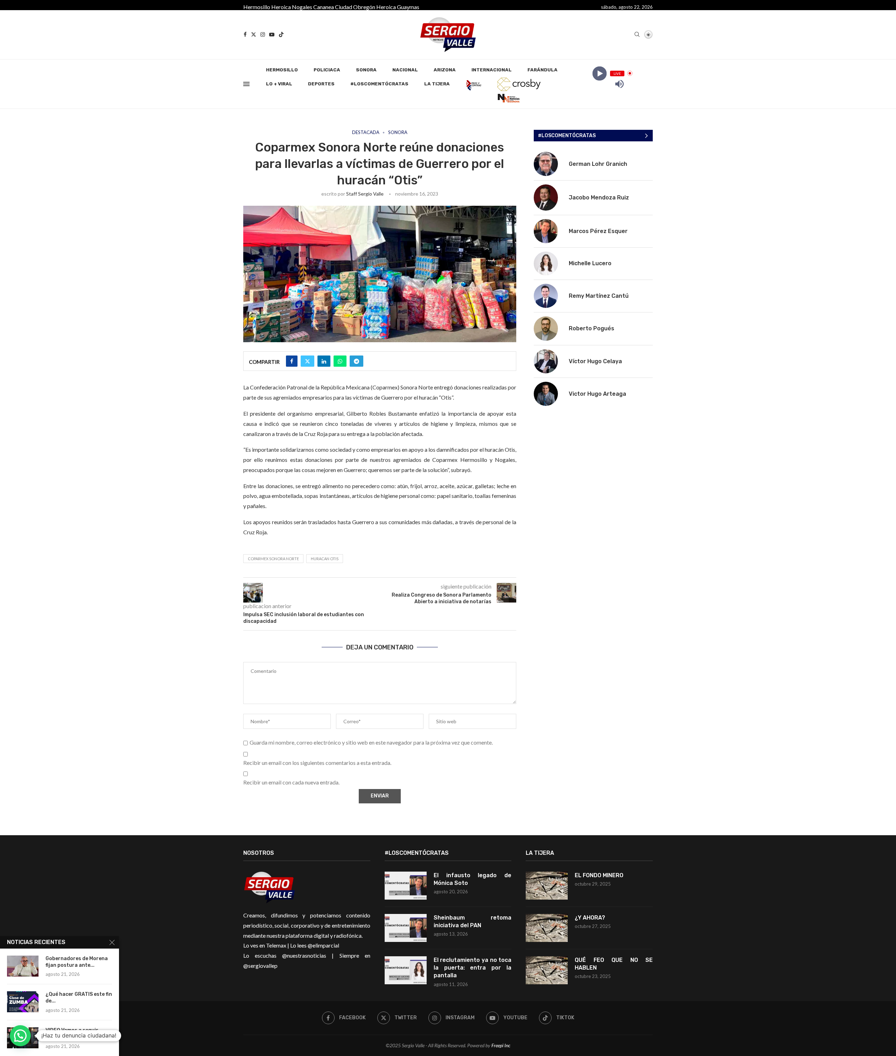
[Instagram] (262, 34)
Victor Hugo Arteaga (597, 393)
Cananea (323, 6)
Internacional (491, 69)
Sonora (366, 69)
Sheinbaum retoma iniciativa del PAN (473, 921)
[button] (20, 1035)
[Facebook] (245, 34)
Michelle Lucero (590, 263)
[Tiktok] (281, 34)
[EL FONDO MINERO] (547, 886)
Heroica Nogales (291, 6)
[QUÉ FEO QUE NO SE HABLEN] (547, 970)
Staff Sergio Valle (365, 194)
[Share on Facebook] (292, 361)
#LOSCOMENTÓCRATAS (379, 83)
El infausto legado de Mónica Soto (473, 879)
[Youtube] (272, 34)
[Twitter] (254, 34)
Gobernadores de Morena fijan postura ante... (77, 962)
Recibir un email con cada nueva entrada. (291, 782)
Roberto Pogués (591, 328)
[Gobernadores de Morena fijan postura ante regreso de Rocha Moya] (22, 966)
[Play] (599, 73)
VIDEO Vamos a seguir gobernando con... (72, 1033)
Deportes (321, 83)
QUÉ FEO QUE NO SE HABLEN (614, 964)
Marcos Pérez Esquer (598, 231)
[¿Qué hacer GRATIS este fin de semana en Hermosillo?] (22, 1001)
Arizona (445, 69)
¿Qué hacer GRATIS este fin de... (79, 997)
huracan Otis (324, 558)
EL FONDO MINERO (599, 875)
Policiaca (327, 69)
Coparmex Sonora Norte (273, 558)
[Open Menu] (246, 84)
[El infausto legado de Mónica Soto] (406, 886)
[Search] (637, 35)
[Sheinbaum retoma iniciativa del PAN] (406, 928)
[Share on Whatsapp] (340, 361)
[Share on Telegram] (356, 361)
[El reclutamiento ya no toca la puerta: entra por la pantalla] (406, 970)
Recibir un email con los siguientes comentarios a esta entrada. (317, 762)
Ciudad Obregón (355, 6)
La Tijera (437, 83)
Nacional (405, 69)
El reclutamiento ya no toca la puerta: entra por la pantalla (473, 968)
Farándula (542, 69)
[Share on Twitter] (307, 361)
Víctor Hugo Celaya (595, 361)
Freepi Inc (500, 1045)
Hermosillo (256, 6)
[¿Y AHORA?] (547, 928)
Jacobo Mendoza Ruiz (599, 197)
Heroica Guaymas (397, 6)
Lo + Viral (279, 83)
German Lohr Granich (598, 164)
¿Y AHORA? (590, 917)
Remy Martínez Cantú (599, 296)
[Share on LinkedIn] (323, 361)
